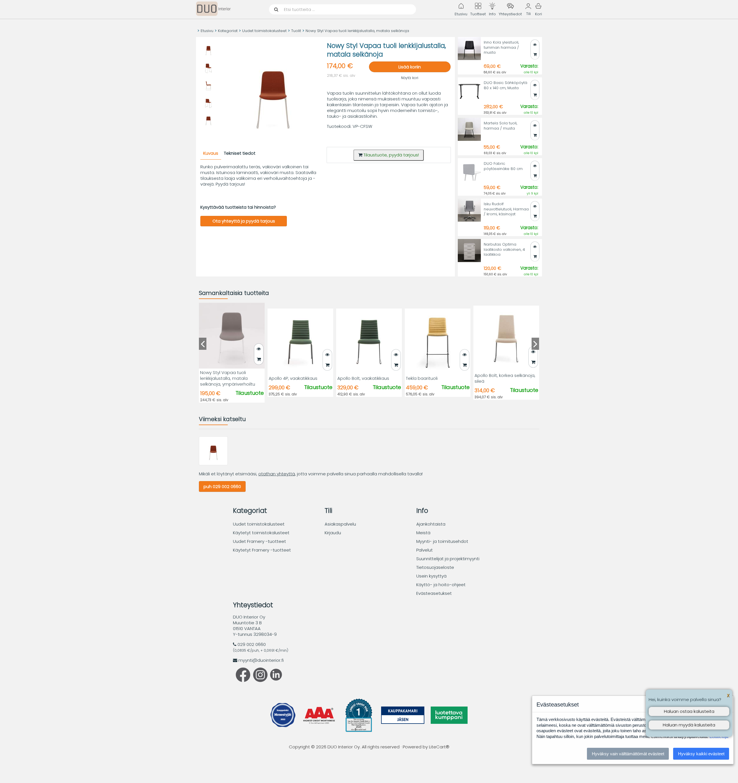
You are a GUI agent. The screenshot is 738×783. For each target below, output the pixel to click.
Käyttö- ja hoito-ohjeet (441, 585)
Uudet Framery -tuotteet (259, 541)
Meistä (423, 533)
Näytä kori (409, 77)
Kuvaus (210, 153)
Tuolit (296, 30)
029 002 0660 (252, 644)
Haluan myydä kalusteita (689, 725)
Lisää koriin (409, 67)
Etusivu (207, 30)
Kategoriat (228, 30)
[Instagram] (260, 680)
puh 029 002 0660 (222, 486)
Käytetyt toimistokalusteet (261, 533)
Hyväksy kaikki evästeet (701, 753)
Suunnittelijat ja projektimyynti (447, 559)
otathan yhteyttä (276, 474)
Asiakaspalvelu (340, 524)
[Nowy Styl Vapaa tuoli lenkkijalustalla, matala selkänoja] (213, 464)
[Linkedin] (275, 679)
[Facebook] (243, 680)
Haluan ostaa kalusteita (689, 711)
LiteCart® (439, 747)
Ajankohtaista (430, 524)
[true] (535, 95)
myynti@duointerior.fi (261, 660)
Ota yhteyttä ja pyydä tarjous (243, 221)
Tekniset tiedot (239, 153)
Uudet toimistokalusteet (264, 30)
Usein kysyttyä (431, 576)
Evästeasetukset (434, 593)
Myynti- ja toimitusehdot (442, 541)
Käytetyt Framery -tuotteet (262, 550)
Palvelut (424, 550)
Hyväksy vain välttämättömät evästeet (628, 753)
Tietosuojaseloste (435, 567)
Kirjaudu (333, 533)
